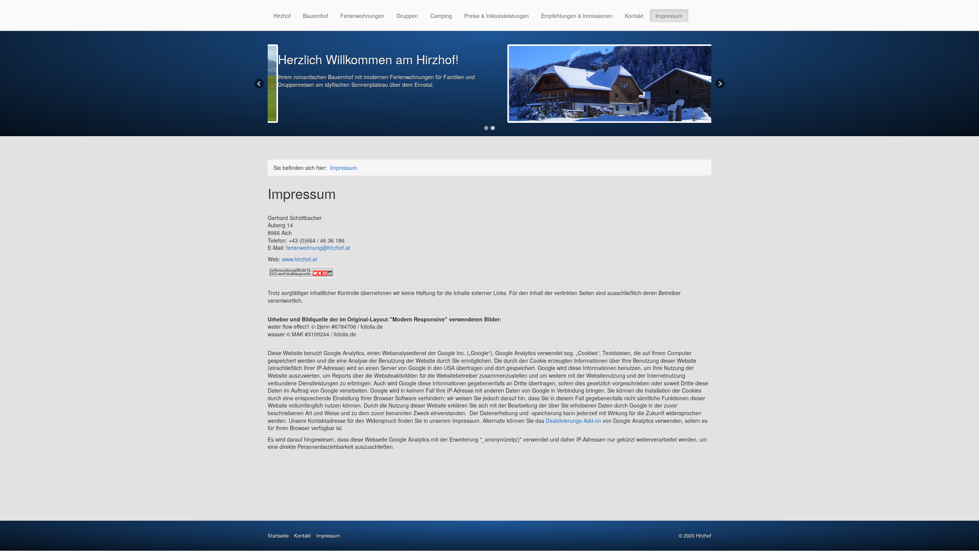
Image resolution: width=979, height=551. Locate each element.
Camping (441, 16)
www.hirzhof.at (299, 259)
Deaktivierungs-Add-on (573, 420)
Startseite (278, 535)
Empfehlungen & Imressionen (577, 16)
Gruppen (407, 16)
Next (719, 84)
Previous (259, 84)
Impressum (669, 16)
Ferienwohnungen (362, 16)
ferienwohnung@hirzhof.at (318, 247)
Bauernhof (315, 16)
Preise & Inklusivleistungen (496, 16)
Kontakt (634, 16)
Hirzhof (282, 16)
